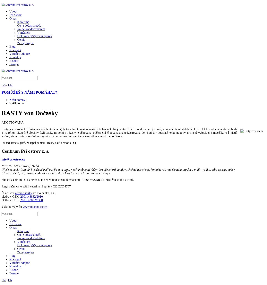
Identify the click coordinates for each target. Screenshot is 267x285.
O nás (13, 18)
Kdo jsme (23, 22)
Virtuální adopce (19, 53)
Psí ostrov (15, 15)
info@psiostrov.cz (13, 159)
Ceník (21, 39)
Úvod (12, 11)
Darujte (14, 64)
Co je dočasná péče (29, 25)
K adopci (15, 50)
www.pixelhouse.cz (35, 206)
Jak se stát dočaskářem (31, 29)
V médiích (23, 32)
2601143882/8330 (31, 200)
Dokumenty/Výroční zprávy (34, 36)
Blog (12, 46)
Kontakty (15, 57)
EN (10, 84)
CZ (4, 84)
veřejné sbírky (23, 193)
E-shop (13, 60)
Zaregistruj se (25, 43)
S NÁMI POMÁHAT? (29, 92)
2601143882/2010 (31, 196)
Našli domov (17, 99)
